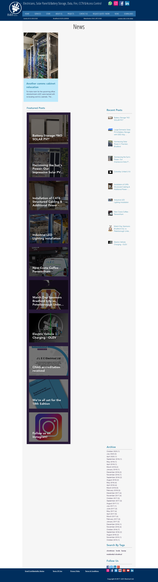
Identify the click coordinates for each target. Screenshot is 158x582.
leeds (118, 551)
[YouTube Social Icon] (128, 570)
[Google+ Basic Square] (118, 567)
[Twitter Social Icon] (116, 570)
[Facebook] (121, 3)
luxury (123, 551)
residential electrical (114, 554)
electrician (111, 551)
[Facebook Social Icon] (111, 570)
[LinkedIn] (127, 3)
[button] (83, 13)
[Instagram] (116, 3)
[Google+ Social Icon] (124, 570)
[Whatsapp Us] (110, 3)
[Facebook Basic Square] (108, 567)
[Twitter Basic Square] (111, 567)
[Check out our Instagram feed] (107, 570)
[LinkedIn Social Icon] (115, 567)
